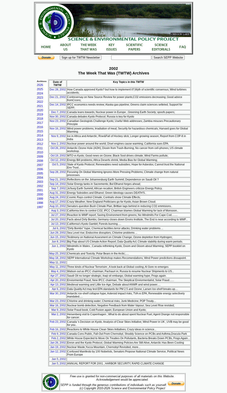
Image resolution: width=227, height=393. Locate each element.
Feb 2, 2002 (58, 338)
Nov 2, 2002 (58, 143)
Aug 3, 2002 (58, 210)
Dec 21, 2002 (58, 97)
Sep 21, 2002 (58, 179)
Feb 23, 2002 (58, 321)
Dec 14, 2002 (58, 104)
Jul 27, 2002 (58, 215)
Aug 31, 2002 (58, 192)
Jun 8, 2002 (59, 241)
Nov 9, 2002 (58, 136)
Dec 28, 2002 (58, 89)
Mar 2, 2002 (58, 314)
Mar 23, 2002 (58, 301)
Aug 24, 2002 (58, 197)
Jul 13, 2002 (58, 223)
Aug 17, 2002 (58, 201)
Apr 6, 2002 (59, 289)
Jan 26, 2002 (58, 342)
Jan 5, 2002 (59, 359)
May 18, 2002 (57, 258)
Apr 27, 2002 (58, 275)
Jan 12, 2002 (58, 351)
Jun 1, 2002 (59, 246)
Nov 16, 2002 (58, 128)
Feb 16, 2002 (58, 329)
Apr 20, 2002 (58, 280)
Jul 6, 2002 (59, 228)
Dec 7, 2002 (58, 112)
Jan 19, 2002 (58, 347)
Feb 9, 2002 (58, 333)
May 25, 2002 (57, 253)
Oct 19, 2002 (58, 155)
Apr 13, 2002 (58, 284)
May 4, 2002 (58, 271)
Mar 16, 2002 (58, 305)
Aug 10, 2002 (58, 206)
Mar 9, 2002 (58, 309)
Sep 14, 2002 (58, 184)
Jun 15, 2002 (58, 237)
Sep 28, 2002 (58, 172)
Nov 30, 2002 (58, 116)
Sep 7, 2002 (58, 188)
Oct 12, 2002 (58, 160)
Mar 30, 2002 (58, 293)
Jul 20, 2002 (58, 219)
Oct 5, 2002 (59, 164)
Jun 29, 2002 (58, 232)
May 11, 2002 (58, 262)
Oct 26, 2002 (58, 148)
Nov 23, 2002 (58, 121)
